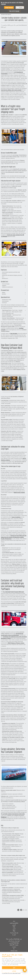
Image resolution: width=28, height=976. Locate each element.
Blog (14, 930)
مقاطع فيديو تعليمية (14, 923)
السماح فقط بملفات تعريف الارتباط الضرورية (11, 973)
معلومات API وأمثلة (14, 944)
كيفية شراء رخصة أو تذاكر (14, 941)
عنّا (14, 948)
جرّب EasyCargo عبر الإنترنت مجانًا (14, 939)
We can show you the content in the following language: (12, 3)
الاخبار (14, 928)
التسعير (14, 925)
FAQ (14, 927)
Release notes (14, 950)
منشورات (14, 946)
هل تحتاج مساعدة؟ (14, 932)
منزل (14, 921)
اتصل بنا (14, 934)
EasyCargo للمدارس (14, 942)
